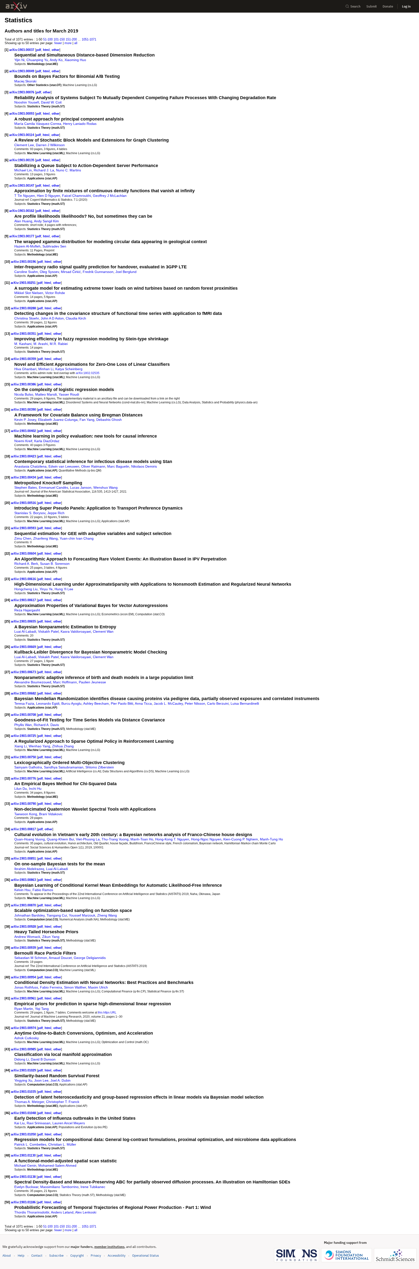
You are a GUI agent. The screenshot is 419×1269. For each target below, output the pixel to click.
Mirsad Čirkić (71, 272)
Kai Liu (19, 1123)
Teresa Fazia (24, 703)
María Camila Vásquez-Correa (37, 124)
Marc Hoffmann (65, 682)
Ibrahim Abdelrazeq (29, 869)
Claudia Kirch (76, 318)
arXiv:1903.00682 (24, 693)
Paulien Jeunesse (92, 682)
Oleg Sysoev (49, 272)
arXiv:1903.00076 (22, 92)
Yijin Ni (19, 60)
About (6, 1255)
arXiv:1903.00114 (22, 135)
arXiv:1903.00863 (24, 880)
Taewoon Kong (25, 814)
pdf (38, 50)
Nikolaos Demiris (144, 466)
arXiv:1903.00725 (24, 736)
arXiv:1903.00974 (24, 1028)
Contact (36, 1255)
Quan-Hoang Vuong (29, 839)
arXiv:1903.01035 (24, 1091)
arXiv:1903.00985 (24, 1049)
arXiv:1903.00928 (24, 926)
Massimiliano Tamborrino (59, 1187)
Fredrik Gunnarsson (98, 272)
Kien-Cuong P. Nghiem (240, 839)
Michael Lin (23, 170)
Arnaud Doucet (60, 958)
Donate (388, 6)
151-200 (71, 39)
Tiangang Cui (57, 915)
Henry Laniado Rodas (80, 124)
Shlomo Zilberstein (99, 767)
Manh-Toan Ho (141, 839)
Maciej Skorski (25, 81)
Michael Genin (25, 1165)
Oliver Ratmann (93, 466)
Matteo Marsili (46, 394)
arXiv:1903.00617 (24, 600)
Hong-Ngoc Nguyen (206, 839)
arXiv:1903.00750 (24, 757)
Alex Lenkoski (85, 1212)
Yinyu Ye (46, 589)
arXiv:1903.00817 (24, 829)
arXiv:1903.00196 (24, 261)
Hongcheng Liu (26, 589)
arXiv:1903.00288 (24, 308)
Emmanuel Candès (53, 487)
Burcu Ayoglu (71, 703)
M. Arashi (40, 344)
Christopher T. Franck (62, 1102)
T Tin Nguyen (24, 196)
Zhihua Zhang (63, 746)
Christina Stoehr (26, 318)
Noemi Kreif (23, 441)
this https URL (107, 1012)
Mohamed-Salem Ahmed (57, 1165)
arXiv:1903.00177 (22, 236)
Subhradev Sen (54, 246)
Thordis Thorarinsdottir (31, 1212)
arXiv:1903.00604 (24, 553)
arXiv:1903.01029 (24, 1070)
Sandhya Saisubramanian (63, 767)
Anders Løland (62, 1212)
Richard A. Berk (26, 564)
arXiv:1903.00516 (24, 503)
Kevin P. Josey (25, 420)
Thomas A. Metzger (29, 1102)
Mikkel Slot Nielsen (28, 293)
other (55, 50)
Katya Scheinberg (68, 369)
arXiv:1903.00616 (24, 579)
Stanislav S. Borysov (29, 513)
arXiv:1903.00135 (22, 160)
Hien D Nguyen (48, 196)
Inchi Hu (35, 788)
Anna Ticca (143, 703)
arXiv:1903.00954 (24, 977)
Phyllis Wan (23, 725)
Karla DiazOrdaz (46, 441)
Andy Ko (56, 60)
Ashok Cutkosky (26, 1038)
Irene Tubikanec (93, 1187)
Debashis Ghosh (109, 420)
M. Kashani (23, 344)
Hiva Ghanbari (25, 369)
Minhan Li (45, 369)
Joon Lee (41, 1080)
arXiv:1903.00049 (22, 71)
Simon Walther (75, 987)
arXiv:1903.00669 (24, 647)
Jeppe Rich (55, 513)
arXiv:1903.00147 (22, 185)
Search (355, 6)
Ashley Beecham (96, 703)
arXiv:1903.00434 (24, 477)
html (46, 50)
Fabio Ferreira (51, 987)
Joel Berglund (126, 272)
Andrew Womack (27, 937)
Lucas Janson (80, 487)
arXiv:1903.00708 (24, 715)
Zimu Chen (22, 538)
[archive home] (16, 6)
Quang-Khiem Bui (60, 839)
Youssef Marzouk (82, 915)
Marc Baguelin (118, 466)
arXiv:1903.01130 (24, 1155)
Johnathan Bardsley (29, 915)
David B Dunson (43, 1059)
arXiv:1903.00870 (24, 905)
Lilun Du (20, 788)
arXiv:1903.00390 (24, 409)
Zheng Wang (107, 915)
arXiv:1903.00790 (24, 804)
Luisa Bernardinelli (245, 703)
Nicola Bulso (23, 394)
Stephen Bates (25, 487)
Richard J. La (44, 170)
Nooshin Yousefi (26, 102)
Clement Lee (24, 145)
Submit (371, 6)
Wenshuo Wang (105, 487)
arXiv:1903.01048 (24, 1113)
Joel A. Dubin (60, 1080)
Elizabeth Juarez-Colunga (58, 420)
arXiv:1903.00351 (24, 333)
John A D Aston (52, 318)
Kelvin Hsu (22, 890)
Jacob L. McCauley (168, 703)
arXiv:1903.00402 (24, 431)
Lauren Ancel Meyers (68, 1123)
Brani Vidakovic (51, 814)
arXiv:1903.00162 (22, 211)
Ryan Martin (23, 1009)
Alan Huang (23, 221)
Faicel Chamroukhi (76, 196)
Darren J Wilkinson (50, 145)
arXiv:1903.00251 (24, 283)
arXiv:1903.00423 (24, 456)
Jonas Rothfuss (26, 987)
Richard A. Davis (46, 725)
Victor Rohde (55, 293)
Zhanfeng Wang (45, 538)
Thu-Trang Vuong (115, 839)
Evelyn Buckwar (26, 1187)
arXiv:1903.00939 (24, 948)
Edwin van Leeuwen (63, 466)
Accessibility (116, 1255)
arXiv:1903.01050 (24, 1134)
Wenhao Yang (39, 746)
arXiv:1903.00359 (24, 359)
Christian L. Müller (62, 1144)
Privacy (96, 1255)
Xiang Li (20, 746)
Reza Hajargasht (27, 610)
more (68, 43)
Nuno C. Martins (68, 170)
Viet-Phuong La (88, 839)
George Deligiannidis (90, 958)
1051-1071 (89, 39)
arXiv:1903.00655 (24, 621)
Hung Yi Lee (64, 589)
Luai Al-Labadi (25, 631)
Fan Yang (87, 420)
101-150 (59, 39)
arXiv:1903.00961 (24, 998)
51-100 (48, 39)
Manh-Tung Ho (271, 839)
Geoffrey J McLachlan (110, 196)
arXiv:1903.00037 (22, 50)
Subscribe (56, 1255)
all (75, 43)
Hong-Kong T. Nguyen (172, 839)
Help (21, 1255)
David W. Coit (51, 102)
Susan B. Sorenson (55, 564)
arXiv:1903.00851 (24, 858)
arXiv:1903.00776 (24, 778)
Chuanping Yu (37, 60)
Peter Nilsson (195, 703)
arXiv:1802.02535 (87, 373)
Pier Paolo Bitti (122, 703)
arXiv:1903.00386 (24, 384)
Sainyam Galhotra (28, 767)
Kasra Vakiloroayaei (76, 631)
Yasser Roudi (69, 394)
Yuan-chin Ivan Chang (77, 538)
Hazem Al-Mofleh (27, 246)
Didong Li (21, 1059)
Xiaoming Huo (75, 60)
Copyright (77, 1255)
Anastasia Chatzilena (30, 466)
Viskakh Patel (48, 631)
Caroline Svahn (26, 272)
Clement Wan (103, 631)
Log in (406, 6)
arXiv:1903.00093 (22, 113)
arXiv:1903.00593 (24, 528)
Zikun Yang (50, 937)
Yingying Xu (23, 1080)
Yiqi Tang (42, 1009)
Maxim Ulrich (98, 987)
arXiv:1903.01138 (24, 1177)
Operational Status (145, 1255)
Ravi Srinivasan (38, 1123)
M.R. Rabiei (59, 344)
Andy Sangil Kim (46, 221)
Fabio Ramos (42, 890)
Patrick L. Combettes (30, 1144)
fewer (58, 43)
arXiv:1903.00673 (24, 672)
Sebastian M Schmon (30, 958)
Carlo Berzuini (218, 703)
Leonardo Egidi (47, 703)
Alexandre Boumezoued (32, 682)
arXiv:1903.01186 (24, 1202)
